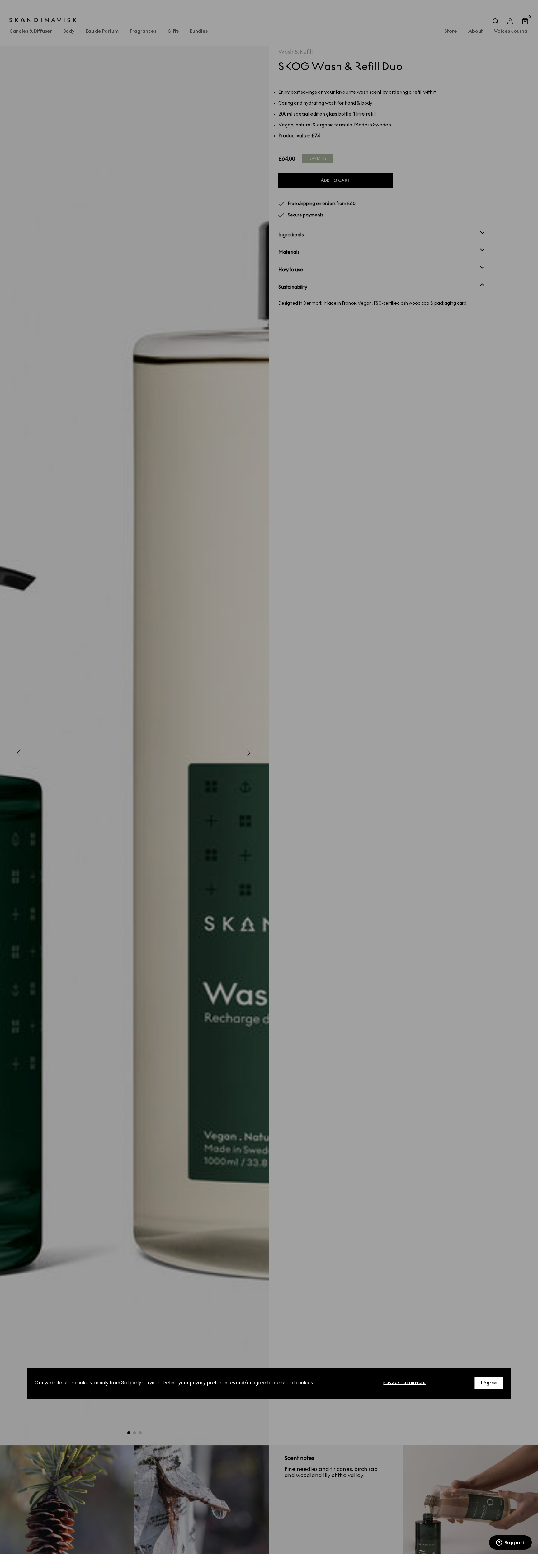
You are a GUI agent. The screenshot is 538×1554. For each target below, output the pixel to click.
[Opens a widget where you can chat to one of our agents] (510, 1543)
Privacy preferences (404, 1383)
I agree (489, 1382)
